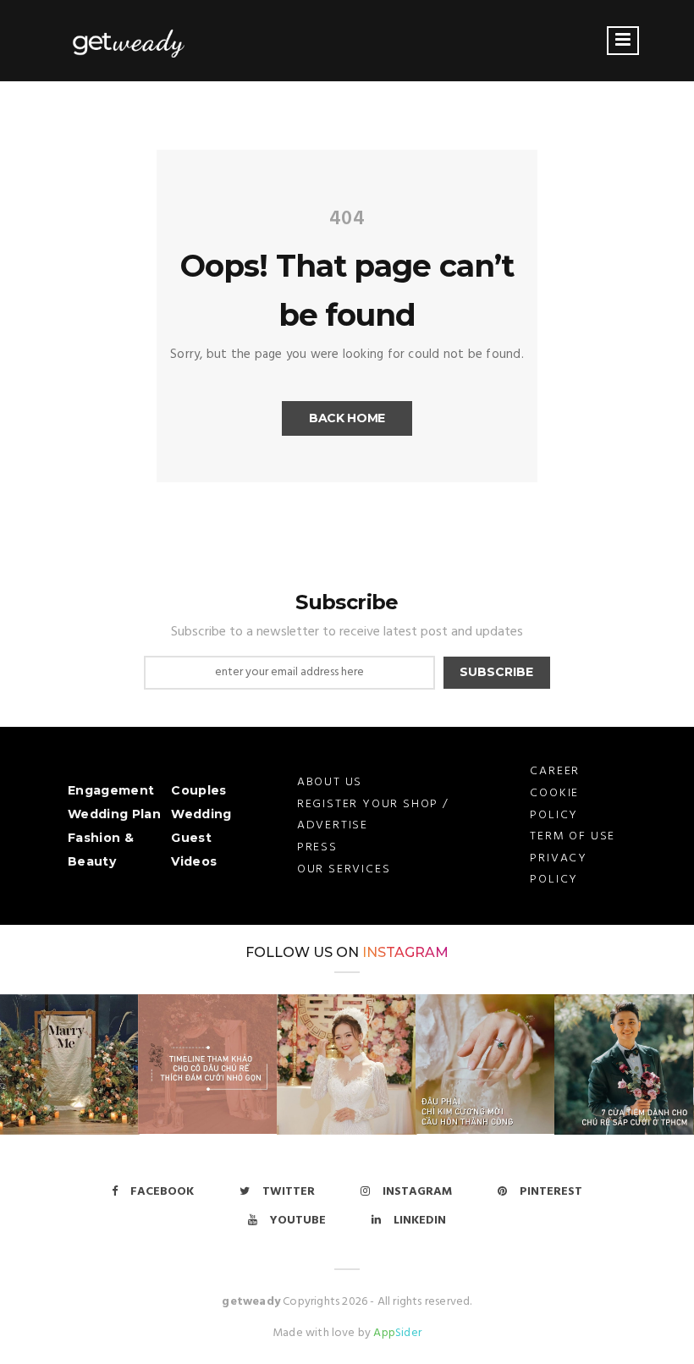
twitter (288, 1192)
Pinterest (551, 1192)
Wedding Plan (114, 814)
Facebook (162, 1192)
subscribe (496, 671)
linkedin (420, 1220)
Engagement (111, 790)
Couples (198, 790)
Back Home (347, 418)
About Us (329, 782)
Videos (194, 861)
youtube (298, 1220)
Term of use (572, 836)
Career (555, 771)
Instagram (405, 952)
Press (317, 847)
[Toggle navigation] (623, 41)
